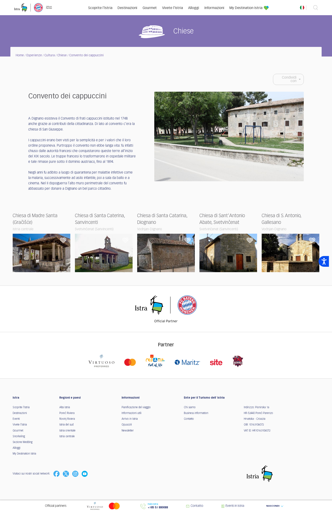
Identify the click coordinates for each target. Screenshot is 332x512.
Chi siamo (190, 407)
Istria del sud (66, 424)
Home (20, 55)
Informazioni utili (131, 413)
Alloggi (193, 8)
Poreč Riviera (67, 413)
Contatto (189, 419)
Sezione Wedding (22, 442)
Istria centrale (67, 436)
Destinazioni (127, 8)
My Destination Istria (245, 8)
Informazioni (214, 8)
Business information (196, 413)
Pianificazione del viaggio (136, 407)
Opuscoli (127, 424)
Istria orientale (67, 430)
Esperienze (34, 55)
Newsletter (128, 430)
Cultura (49, 55)
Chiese (62, 55)
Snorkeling (19, 436)
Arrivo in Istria (130, 419)
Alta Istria (64, 407)
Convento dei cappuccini (86, 55)
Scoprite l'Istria (100, 8)
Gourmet (150, 8)
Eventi (16, 419)
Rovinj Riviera (67, 419)
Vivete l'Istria (172, 8)
